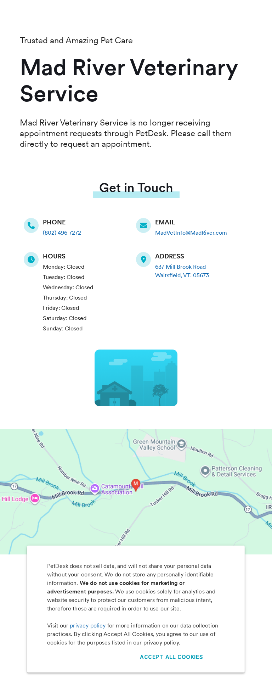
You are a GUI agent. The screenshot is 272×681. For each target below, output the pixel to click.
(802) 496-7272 (62, 232)
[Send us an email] (145, 225)
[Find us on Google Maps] (145, 259)
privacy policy (88, 625)
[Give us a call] (33, 225)
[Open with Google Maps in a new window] (136, 491)
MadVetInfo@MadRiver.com (191, 232)
